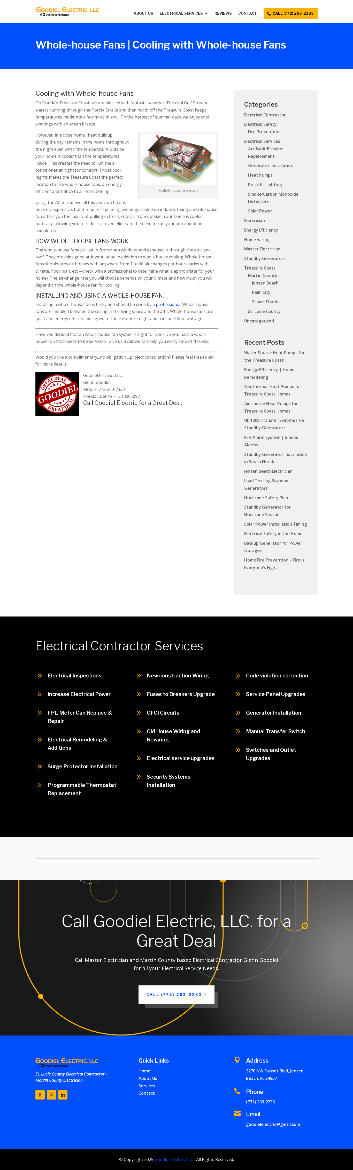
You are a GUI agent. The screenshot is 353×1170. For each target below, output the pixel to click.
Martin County (262, 275)
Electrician (254, 220)
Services (147, 1086)
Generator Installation (270, 165)
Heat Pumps (260, 175)
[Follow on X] (51, 1095)
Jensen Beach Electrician (268, 471)
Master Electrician (262, 249)
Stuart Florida (266, 302)
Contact (247, 13)
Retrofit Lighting (265, 184)
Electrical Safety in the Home (273, 533)
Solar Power (260, 211)
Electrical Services (181, 13)
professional (168, 304)
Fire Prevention (263, 132)
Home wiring (257, 239)
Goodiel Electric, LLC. (174, 1159)
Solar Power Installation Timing (275, 524)
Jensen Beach (265, 283)
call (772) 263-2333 (293, 13)
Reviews (223, 13)
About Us (143, 13)
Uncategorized (259, 321)
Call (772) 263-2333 (306, 825)
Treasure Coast (259, 268)
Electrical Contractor (265, 115)
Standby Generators (265, 258)
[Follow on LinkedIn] (62, 1095)
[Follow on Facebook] (40, 1095)
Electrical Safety (260, 124)
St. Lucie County (264, 311)
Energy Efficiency (261, 230)
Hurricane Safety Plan (266, 498)
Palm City (261, 292)
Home (144, 1071)
